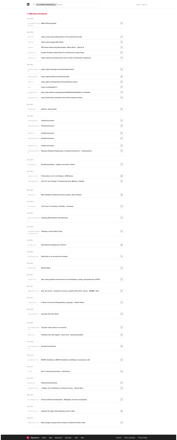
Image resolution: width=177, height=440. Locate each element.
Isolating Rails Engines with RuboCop (54, 218)
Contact (118, 438)
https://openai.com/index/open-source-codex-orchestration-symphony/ (66, 58)
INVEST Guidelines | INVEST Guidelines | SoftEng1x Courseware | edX (65, 360)
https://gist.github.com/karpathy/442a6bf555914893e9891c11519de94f (65, 92)
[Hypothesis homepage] (29, 4)
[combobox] (77, 4)
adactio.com (32, 109)
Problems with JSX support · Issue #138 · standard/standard (62, 335)
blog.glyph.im (32, 164)
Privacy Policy (142, 438)
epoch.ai (31, 47)
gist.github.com (33, 92)
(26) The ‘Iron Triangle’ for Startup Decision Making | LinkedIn (62, 181)
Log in (138, 4)
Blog (50, 438)
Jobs (76, 438)
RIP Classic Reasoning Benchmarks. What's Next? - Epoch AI (62, 47)
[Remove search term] (56, 4)
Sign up (144, 4)
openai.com (32, 58)
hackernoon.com (33, 388)
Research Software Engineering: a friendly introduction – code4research (66, 151)
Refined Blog (45, 268)
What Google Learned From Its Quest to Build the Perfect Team (63, 423)
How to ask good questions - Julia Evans (55, 371)
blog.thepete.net (33, 256)
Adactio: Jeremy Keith (49, 109)
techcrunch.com (33, 411)
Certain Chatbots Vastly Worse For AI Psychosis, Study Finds (62, 52)
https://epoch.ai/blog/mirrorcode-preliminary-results (59, 82)
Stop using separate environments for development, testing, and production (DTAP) (70, 279)
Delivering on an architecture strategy (54, 256)
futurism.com (32, 52)
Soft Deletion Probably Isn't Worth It (53, 245)
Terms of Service (129, 438)
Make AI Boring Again (48, 23)
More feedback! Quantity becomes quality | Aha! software (61, 195)
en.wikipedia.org (33, 399)
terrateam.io (32, 206)
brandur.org (32, 245)
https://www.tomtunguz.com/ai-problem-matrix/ (57, 69)
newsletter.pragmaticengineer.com (34, 232)
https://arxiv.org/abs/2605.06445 (52, 42)
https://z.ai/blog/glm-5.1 (49, 87)
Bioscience (58, 438)
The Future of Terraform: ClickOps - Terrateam (57, 206)
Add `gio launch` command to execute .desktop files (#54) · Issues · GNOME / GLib (70, 291)
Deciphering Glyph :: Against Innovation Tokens (58, 164)
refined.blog (32, 268)
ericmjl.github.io (33, 120)
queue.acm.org (33, 176)
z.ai (29, 87)
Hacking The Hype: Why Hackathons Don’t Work (58, 411)
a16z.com (31, 37)
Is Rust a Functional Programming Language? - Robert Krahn (62, 302)
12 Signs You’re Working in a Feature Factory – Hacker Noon (62, 388)
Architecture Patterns (48, 346)
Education (68, 438)
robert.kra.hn (32, 302)
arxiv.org (31, 42)
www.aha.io (32, 195)
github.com (31, 133)
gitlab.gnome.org (33, 291)
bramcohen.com (33, 97)
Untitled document (47, 120)
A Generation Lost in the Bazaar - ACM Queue (57, 176)
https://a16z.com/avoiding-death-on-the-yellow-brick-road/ (61, 37)
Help (82, 438)
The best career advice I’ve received (53, 327)
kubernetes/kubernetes (49, 383)
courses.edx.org (33, 360)
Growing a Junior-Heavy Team (51, 231)
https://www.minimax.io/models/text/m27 (55, 77)
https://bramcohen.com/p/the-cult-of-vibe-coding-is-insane (61, 97)
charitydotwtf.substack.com (34, 24)
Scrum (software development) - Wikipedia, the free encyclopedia (64, 399)
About (44, 438)
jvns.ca (30, 371)
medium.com (32, 279)
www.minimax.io (33, 77)
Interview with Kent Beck (49, 314)
